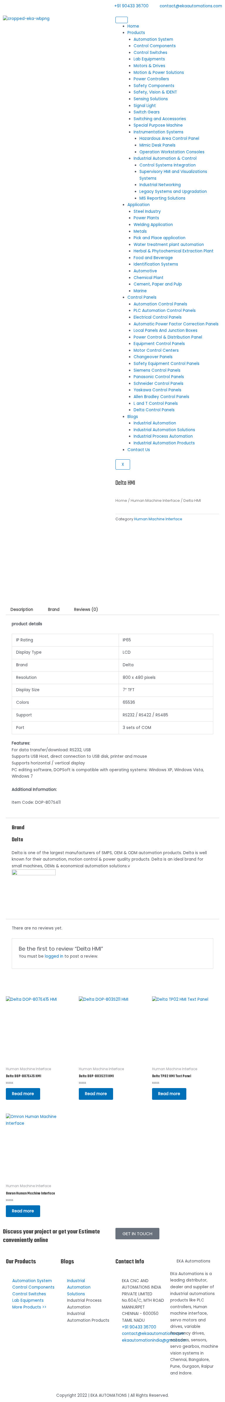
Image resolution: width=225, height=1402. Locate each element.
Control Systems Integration (167, 165)
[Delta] (34, 891)
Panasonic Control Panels (159, 377)
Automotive (145, 271)
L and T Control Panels (156, 403)
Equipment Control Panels (159, 343)
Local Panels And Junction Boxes (165, 330)
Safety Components (154, 86)
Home (133, 26)
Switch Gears (147, 112)
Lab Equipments (149, 59)
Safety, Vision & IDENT (155, 92)
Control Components (155, 46)
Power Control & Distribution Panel (168, 337)
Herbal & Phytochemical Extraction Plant (174, 251)
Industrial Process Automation (163, 436)
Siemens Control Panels (157, 370)
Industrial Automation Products (164, 443)
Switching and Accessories (160, 119)
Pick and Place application (159, 238)
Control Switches (150, 52)
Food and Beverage (153, 258)
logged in (54, 956)
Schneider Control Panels (158, 383)
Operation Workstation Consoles (171, 152)
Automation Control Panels (160, 304)
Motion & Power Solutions (159, 72)
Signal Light (145, 105)
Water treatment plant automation (169, 244)
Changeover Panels (153, 357)
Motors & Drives (149, 66)
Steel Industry (147, 211)
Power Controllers (151, 79)
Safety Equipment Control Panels (167, 363)
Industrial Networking (160, 185)
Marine (140, 291)
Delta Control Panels (154, 410)
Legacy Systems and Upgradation (173, 191)
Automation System (153, 39)
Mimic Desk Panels (157, 145)
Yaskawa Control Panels (157, 390)
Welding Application (153, 224)
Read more (23, 1094)
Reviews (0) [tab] (86, 609)
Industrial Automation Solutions (164, 430)
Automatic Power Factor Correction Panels (176, 324)
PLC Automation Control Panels (165, 310)
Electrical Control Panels (158, 317)
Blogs (132, 416)
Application (138, 205)
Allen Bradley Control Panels (161, 397)
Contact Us (138, 450)
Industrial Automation (155, 423)
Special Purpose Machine (158, 125)
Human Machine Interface (155, 500)
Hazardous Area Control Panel (169, 138)
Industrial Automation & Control (165, 158)
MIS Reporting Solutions (162, 198)
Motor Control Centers (156, 350)
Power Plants (146, 218)
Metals (140, 231)
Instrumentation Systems (158, 132)
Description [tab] (22, 609)
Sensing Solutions (151, 99)
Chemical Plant (148, 278)
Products (136, 32)
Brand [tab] (53, 609)
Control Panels (141, 297)
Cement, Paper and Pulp (158, 284)
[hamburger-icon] (121, 20)
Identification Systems (156, 264)
